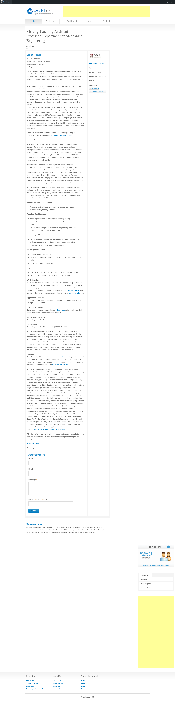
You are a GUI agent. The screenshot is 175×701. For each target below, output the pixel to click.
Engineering (95, 88)
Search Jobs (30, 686)
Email (31, 469)
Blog (89, 21)
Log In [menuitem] (172, 2)
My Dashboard (70, 21)
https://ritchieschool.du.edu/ (61, 135)
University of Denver (96, 63)
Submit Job (30, 680)
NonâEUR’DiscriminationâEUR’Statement (49, 429)
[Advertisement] (106, 11)
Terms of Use (57, 680)
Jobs (33, 21)
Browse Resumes (32, 683)
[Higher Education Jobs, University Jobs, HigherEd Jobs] (40, 11)
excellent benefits (57, 357)
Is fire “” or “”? (38, 499)
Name (31, 459)
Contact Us (57, 689)
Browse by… (145, 575)
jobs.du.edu (60, 310)
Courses (84, 689)
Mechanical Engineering (98, 91)
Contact (106, 21)
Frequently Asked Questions (35, 689)
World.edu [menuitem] (7, 2)
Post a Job (50, 21)
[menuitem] (167, 2)
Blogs (83, 686)
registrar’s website (72, 290)
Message (32, 480)
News (83, 683)
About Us (56, 686)
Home (83, 680)
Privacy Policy (58, 683)
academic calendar (76, 293)
